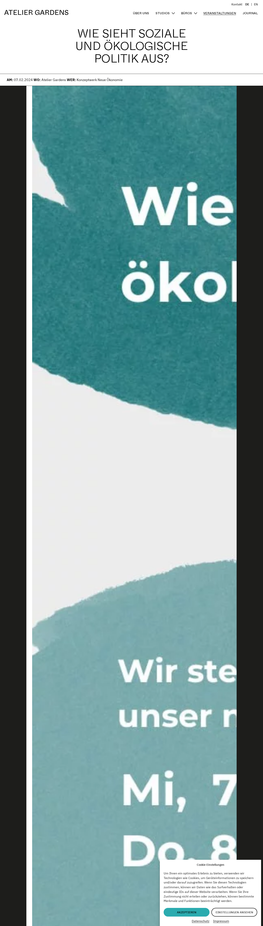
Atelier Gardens (36, 12)
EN (256, 4)
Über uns (141, 13)
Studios (163, 13)
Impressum (221, 921)
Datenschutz (200, 921)
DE (247, 4)
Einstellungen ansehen (234, 912)
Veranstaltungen (219, 13)
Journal (250, 13)
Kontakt (236, 4)
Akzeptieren (186, 912)
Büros (186, 13)
